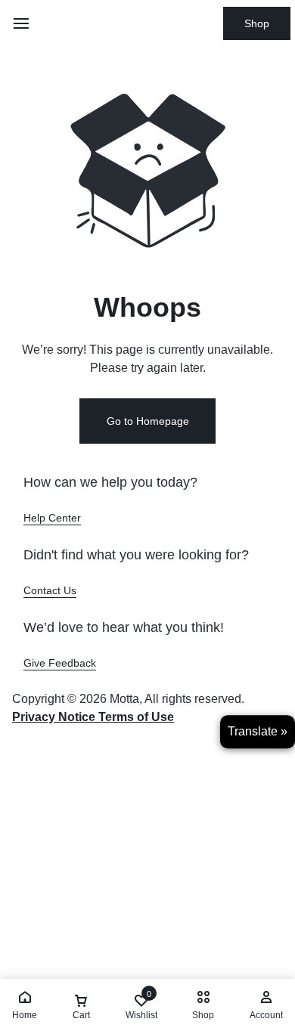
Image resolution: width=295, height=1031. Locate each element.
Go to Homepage (148, 421)
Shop (256, 23)
